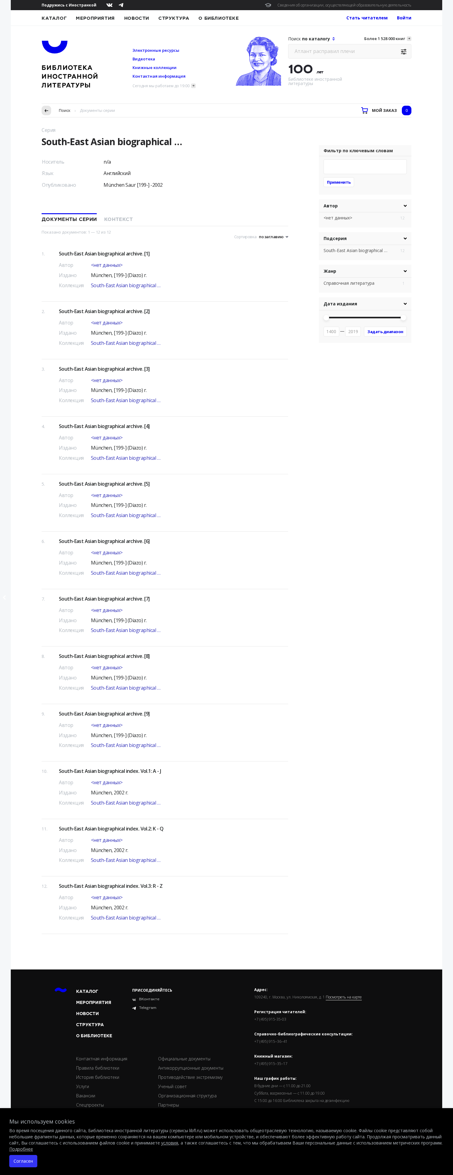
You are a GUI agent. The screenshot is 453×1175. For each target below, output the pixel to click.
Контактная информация (159, 76)
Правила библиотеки (97, 1068)
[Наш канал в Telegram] (121, 5)
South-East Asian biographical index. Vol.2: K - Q (111, 828)
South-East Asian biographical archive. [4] (104, 426)
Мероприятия (95, 18)
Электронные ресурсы (156, 50)
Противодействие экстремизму (190, 1077)
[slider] (326, 317)
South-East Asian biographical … (126, 285)
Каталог (54, 18)
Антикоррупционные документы (190, 1068)
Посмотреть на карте (344, 997)
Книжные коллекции (155, 67)
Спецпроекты (90, 1105)
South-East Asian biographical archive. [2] (104, 311)
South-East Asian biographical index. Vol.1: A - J (110, 771)
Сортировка (245, 236)
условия (169, 1143)
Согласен (23, 1161)
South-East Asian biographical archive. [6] (104, 541)
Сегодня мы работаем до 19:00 (161, 85)
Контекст (118, 219)
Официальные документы (184, 1059)
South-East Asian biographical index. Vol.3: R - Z (111, 886)
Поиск (65, 110)
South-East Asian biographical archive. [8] (104, 656)
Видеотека (144, 59)
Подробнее (21, 1149)
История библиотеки (97, 1077)
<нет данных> (107, 265)
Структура (173, 18)
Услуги (82, 1086)
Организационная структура (187, 1096)
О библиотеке (218, 18)
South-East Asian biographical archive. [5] (104, 483)
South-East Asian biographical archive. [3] (104, 368)
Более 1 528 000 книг (384, 38)
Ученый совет (172, 1086)
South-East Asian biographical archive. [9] (104, 713)
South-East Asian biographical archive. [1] (104, 253)
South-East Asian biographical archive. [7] (104, 598)
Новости (136, 18)
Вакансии (85, 1096)
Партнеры (168, 1105)
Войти (404, 18)
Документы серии (69, 219)
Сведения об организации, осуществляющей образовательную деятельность (344, 5)
